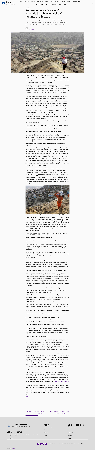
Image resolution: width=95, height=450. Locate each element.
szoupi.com (13, 448)
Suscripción (91, 4)
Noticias (28, 8)
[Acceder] (86, 3)
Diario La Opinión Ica (10, 3)
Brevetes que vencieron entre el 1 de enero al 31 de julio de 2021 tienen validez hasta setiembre (36, 413)
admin (30, 27)
